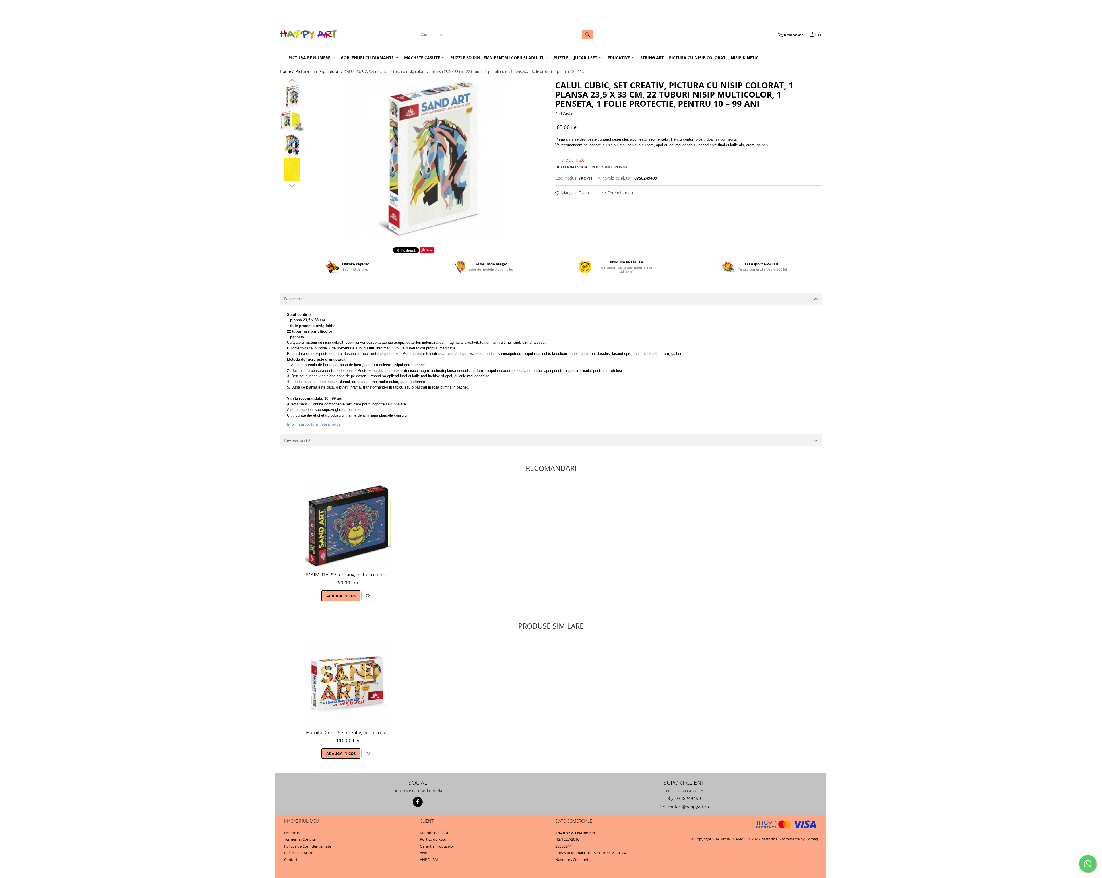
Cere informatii (620, 192)
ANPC (425, 852)
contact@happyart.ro (687, 806)
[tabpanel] (427, 159)
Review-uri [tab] (297, 440)
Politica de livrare (298, 852)
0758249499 (687, 798)
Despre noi (293, 832)
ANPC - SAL (429, 859)
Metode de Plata (434, 832)
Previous (292, 81)
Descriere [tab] (293, 299)
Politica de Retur (434, 839)
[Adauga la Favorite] (367, 596)
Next (292, 185)
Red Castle (564, 113)
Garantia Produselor (437, 846)
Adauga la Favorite (576, 192)
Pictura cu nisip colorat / (320, 71)
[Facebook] (418, 802)
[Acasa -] (308, 35)
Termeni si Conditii (300, 839)
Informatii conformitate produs (313, 424)
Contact (291, 859)
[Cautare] (587, 34)
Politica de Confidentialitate (307, 846)
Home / (287, 71)
